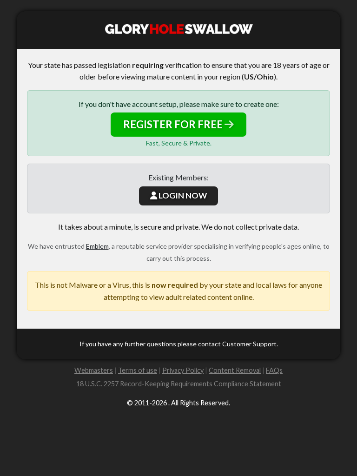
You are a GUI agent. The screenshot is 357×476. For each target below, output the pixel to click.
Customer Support (249, 344)
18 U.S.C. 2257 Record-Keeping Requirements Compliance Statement (178, 384)
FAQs (274, 370)
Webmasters (93, 370)
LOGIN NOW (182, 195)
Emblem (97, 246)
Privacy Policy (183, 370)
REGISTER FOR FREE (174, 124)
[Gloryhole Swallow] (178, 30)
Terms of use (137, 370)
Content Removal (235, 370)
